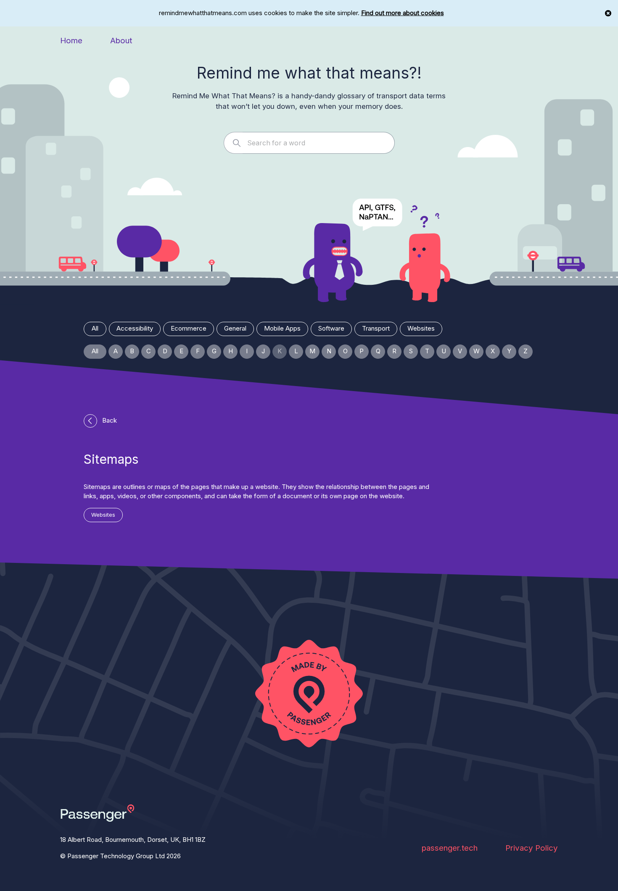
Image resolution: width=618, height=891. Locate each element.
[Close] (608, 13)
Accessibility (134, 328)
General (235, 328)
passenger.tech (450, 848)
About (121, 40)
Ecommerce (188, 328)
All (95, 328)
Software (331, 328)
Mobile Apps (282, 328)
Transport (376, 328)
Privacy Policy (531, 848)
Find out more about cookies (402, 13)
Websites (421, 328)
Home (71, 40)
